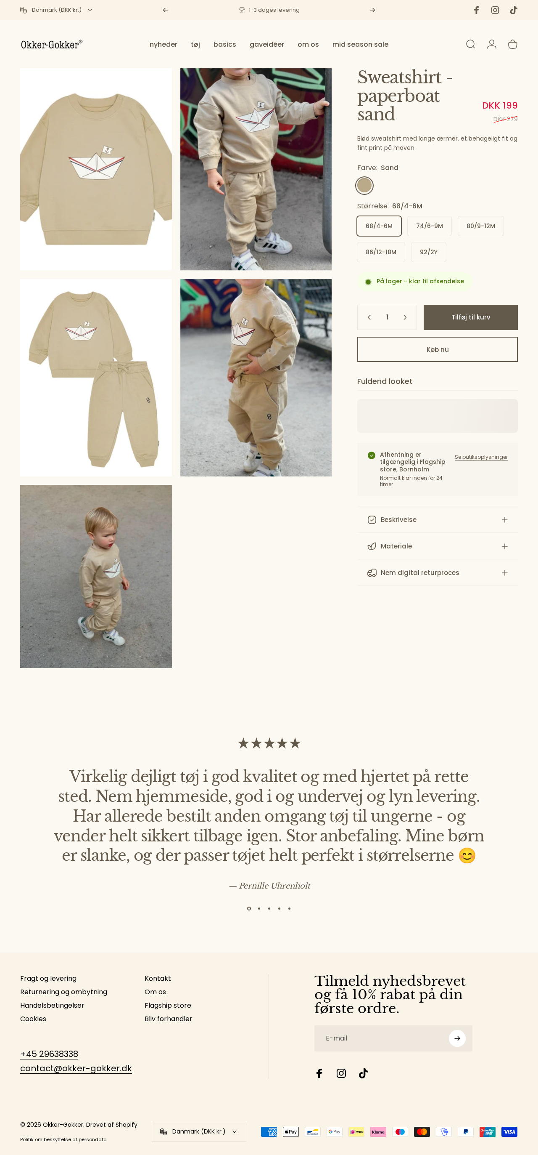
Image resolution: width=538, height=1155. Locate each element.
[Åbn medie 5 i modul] (96, 576)
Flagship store (168, 1005)
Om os (155, 992)
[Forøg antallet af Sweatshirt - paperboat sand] (407, 317)
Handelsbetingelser (52, 1005)
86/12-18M (381, 252)
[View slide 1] (249, 909)
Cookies (33, 1019)
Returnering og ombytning (63, 992)
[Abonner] (457, 1038)
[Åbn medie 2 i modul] (96, 169)
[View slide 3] (269, 909)
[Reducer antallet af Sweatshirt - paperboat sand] (367, 317)
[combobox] (56, 10)
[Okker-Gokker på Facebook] (319, 1073)
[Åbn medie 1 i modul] (256, 169)
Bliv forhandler (169, 1019)
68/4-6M (379, 226)
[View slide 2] (259, 909)
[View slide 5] (289, 909)
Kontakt (158, 978)
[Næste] (372, 10)
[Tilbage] (165, 10)
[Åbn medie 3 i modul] (96, 377)
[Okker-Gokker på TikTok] (363, 1073)
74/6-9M (429, 226)
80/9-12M (481, 226)
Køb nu (438, 349)
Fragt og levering (48, 978)
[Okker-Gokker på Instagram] (341, 1073)
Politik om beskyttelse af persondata (63, 1139)
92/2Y (429, 252)
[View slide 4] (279, 909)
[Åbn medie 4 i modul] (256, 377)
